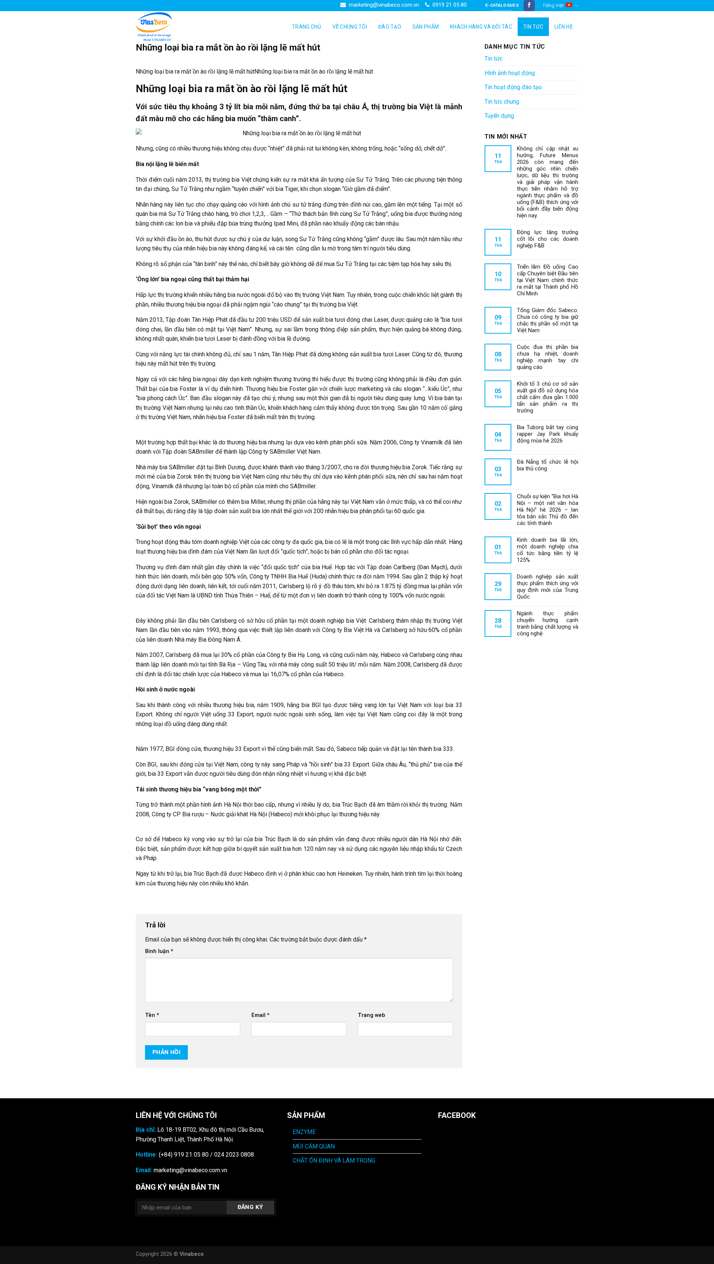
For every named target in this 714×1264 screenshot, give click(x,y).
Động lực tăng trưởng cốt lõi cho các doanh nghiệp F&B (548, 239)
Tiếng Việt (553, 5)
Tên (152, 1015)
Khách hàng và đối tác (481, 27)
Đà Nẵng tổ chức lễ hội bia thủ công (548, 465)
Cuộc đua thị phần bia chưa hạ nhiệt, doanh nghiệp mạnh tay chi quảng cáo (548, 357)
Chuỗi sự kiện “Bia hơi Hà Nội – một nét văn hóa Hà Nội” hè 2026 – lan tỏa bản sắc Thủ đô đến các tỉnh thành (548, 509)
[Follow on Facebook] (529, 5)
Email (260, 1015)
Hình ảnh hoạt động (510, 73)
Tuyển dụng (499, 115)
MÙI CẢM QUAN (314, 1146)
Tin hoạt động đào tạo (513, 87)
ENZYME (304, 1131)
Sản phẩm (425, 27)
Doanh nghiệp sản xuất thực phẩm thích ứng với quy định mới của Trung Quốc (548, 586)
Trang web (371, 1015)
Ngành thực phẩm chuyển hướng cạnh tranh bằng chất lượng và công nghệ (548, 623)
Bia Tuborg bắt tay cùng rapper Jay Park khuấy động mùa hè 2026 (548, 434)
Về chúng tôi (349, 27)
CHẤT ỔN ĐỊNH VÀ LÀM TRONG (334, 1160)
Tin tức (533, 27)
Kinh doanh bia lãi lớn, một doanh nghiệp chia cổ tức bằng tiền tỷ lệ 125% (548, 550)
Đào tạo (389, 27)
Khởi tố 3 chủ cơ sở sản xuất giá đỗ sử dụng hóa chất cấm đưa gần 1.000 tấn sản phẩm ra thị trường (548, 397)
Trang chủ (306, 27)
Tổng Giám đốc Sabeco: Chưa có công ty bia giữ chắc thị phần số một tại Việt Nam (548, 320)
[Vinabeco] (173, 26)
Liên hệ (563, 27)
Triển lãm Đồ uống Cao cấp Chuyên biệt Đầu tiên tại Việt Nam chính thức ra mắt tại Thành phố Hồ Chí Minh (548, 280)
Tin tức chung (502, 101)
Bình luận (159, 951)
